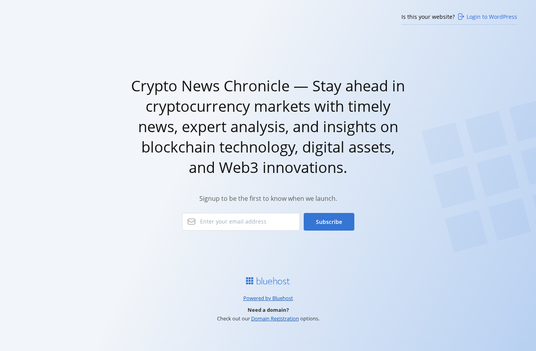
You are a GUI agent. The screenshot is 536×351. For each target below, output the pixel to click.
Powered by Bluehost (268, 298)
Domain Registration (275, 318)
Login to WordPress (492, 16)
